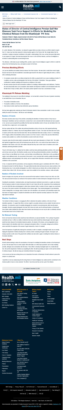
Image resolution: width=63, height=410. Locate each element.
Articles (49, 292)
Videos (49, 296)
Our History (4, 303)
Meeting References (6, 361)
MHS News (50, 289)
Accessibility (53, 387)
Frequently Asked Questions (6, 358)
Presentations (5, 366)
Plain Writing (55, 390)
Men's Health (35, 333)
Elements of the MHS (7, 294)
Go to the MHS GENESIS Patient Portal (23, 349)
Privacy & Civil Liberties (38, 328)
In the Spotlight (50, 299)
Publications (5, 368)
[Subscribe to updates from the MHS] (19, 285)
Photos (49, 294)
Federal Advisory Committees (6, 299)
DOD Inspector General (15, 390)
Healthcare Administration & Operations (38, 311)
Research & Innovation (37, 331)
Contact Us (4, 307)
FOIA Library (5, 353)
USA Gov (22, 393)
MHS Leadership (6, 292)
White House (32, 393)
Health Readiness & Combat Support (37, 315)
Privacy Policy (18, 387)
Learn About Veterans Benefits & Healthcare (22, 359)
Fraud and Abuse (41, 387)
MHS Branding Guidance (8, 305)
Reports (4, 371)
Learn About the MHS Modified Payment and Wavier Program (22, 354)
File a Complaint (21, 378)
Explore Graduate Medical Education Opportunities (23, 375)
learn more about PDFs (33, 406)
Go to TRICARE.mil (21, 342)
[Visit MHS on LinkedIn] (6, 285)
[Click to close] (61, 149)
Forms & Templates (6, 355)
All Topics (34, 293)
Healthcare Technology (37, 320)
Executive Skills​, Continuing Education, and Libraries (22, 308)
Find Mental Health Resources (21, 367)
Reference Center (7, 340)
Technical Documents (7, 373)
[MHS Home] (12, 282)
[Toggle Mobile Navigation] (2, 7)
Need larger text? (10, 24)
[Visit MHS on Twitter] (13, 285)
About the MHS (6, 289)
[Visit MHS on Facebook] (9, 285)
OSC (40, 393)
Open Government (43, 390)
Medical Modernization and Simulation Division (22, 317)
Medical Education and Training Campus (22, 313)
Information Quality (30, 390)
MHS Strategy (5, 296)
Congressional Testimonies (5, 347)
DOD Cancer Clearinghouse (35, 296)
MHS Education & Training (22, 290)
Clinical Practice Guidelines (6, 343)
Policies (4, 364)
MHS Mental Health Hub (38, 304)
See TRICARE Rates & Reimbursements (22, 363)
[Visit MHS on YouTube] (16, 285)
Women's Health (36, 335)
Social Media (50, 301)
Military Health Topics (36, 290)
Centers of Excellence (37, 318)
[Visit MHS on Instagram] (3, 285)
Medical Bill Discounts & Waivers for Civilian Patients (38, 324)
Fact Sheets (5, 350)
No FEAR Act (29, 387)
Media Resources (51, 303)
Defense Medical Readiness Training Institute (21, 303)
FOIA (4, 390)
